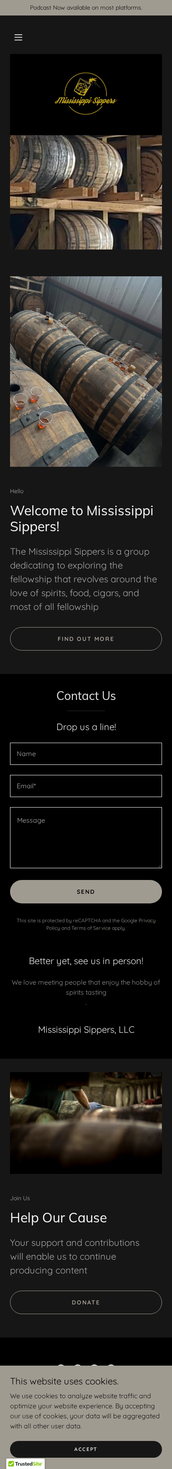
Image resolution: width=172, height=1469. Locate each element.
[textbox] (86, 754)
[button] (18, 37)
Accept (86, 1449)
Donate (86, 1302)
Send (86, 891)
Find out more (86, 639)
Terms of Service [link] (91, 928)
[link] (86, 94)
